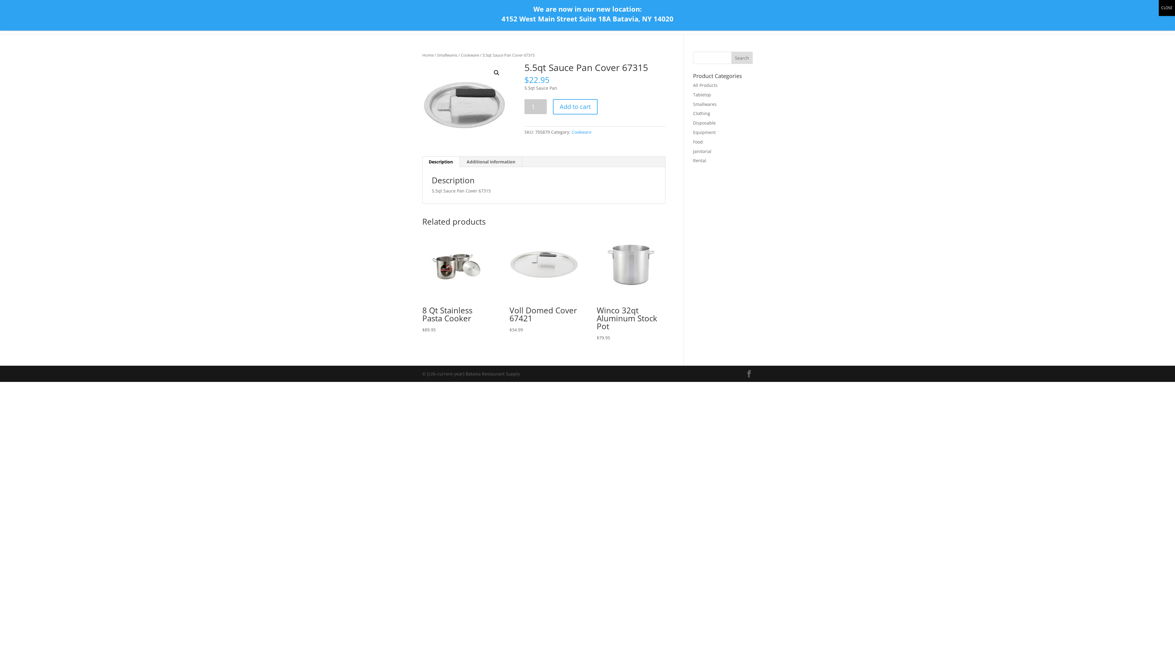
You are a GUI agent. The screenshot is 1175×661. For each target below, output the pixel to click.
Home (428, 55)
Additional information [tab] (491, 162)
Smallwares (447, 55)
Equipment (704, 132)
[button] (496, 72)
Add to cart (575, 107)
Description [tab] (441, 162)
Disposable (704, 123)
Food (698, 142)
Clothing (701, 113)
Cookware (470, 55)
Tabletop (702, 95)
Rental (699, 160)
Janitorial (702, 151)
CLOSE (1167, 7)
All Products (705, 85)
